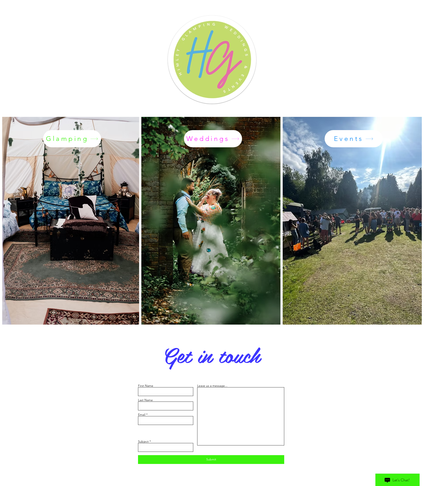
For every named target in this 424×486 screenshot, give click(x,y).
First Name (145, 385)
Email (141, 414)
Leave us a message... (212, 385)
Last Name (145, 400)
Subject (143, 441)
